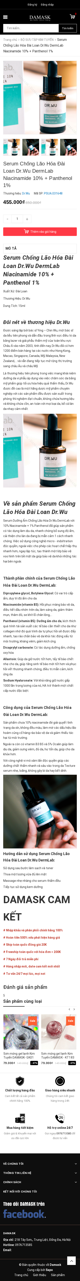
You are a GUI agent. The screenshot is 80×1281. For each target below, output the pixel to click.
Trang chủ (21, 1275)
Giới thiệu (39, 1275)
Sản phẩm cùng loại (22, 1001)
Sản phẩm (58, 1275)
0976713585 (63, 1133)
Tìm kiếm (67, 28)
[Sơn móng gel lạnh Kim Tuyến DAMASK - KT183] (58, 1032)
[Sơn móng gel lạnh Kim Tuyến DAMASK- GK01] (21, 1032)
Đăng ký (32, 4)
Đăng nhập (47, 4)
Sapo (49, 1270)
